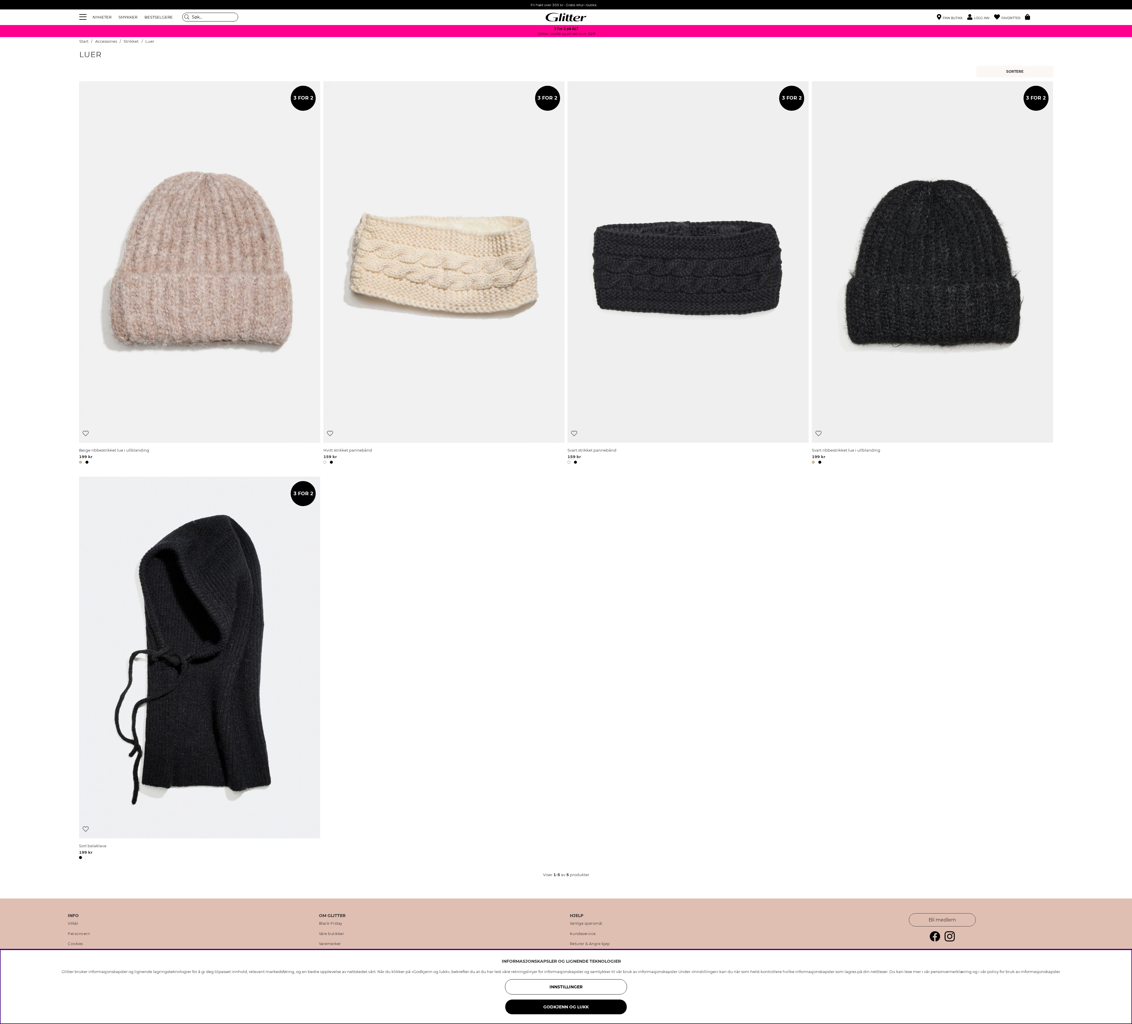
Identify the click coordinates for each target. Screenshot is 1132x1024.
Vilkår (73, 923)
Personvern (79, 934)
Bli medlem (942, 920)
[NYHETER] (1016, 71)
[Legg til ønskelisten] (85, 433)
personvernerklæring (951, 971)
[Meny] (83, 17)
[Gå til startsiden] (566, 17)
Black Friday (331, 923)
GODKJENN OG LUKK (566, 1007)
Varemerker (330, 944)
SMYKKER (128, 17)
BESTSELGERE (158, 17)
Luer (149, 41)
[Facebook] (935, 940)
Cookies (75, 944)
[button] (980, 17)
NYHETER (102, 17)
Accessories (106, 41)
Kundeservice (583, 934)
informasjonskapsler (1040, 971)
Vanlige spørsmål (586, 923)
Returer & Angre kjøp (590, 944)
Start (83, 41)
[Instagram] (950, 940)
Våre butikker (331, 934)
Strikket (131, 41)
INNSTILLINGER (566, 987)
